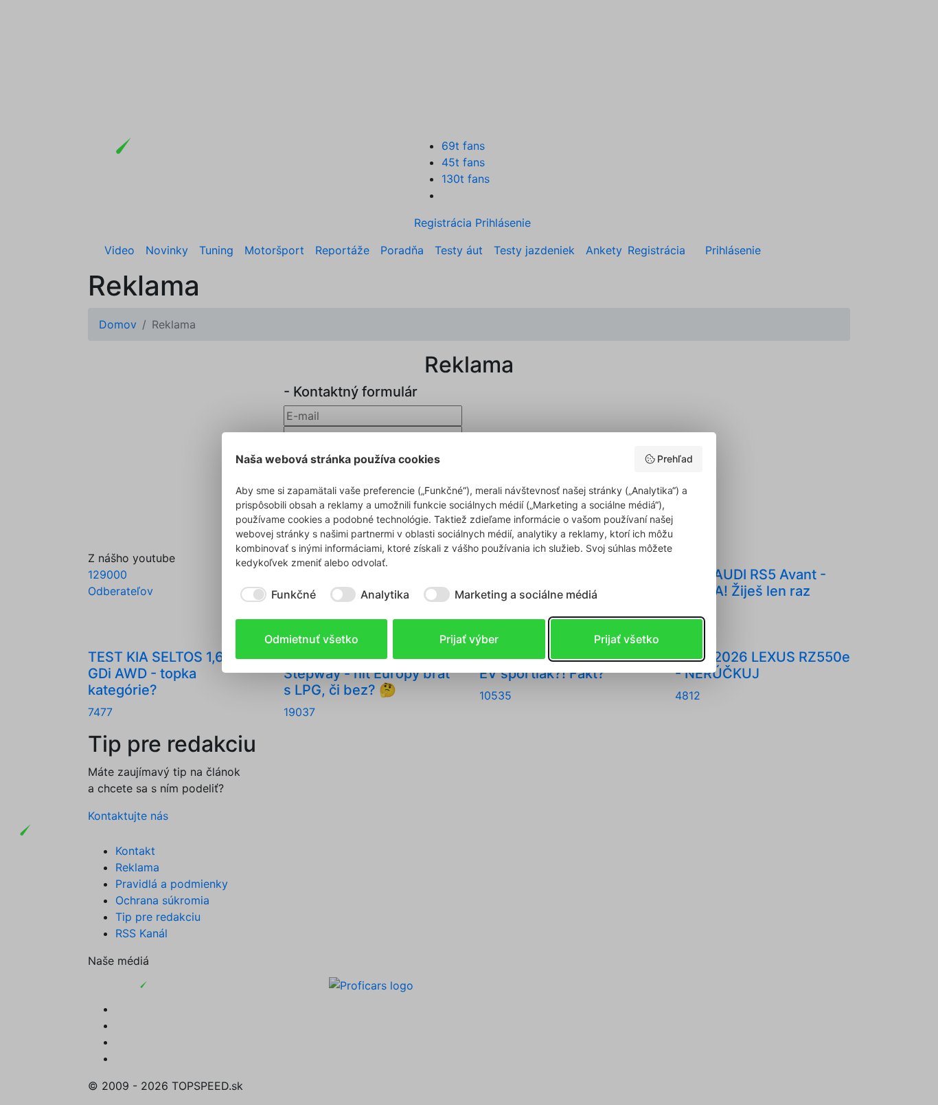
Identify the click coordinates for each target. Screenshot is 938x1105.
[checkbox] (276, 594)
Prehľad (675, 459)
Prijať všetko (626, 639)
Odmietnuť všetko (311, 639)
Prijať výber (469, 639)
